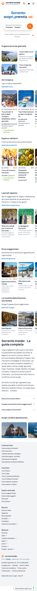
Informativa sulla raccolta (25, 589)
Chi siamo (5, 518)
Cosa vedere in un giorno (10, 482)
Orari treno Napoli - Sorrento (11, 456)
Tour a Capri (5, 473)
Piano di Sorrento (25, 328)
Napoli (4, 541)
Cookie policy (6, 571)
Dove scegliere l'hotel (9, 493)
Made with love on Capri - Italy (11, 576)
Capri (3, 535)
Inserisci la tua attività (9, 524)
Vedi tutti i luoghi (8, 308)
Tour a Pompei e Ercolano (10, 479)
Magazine (5, 513)
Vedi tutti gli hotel (8, 259)
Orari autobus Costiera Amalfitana (13, 462)
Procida (4, 546)
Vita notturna (6, 501)
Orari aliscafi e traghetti (9, 459)
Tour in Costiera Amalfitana (10, 476)
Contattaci (5, 521)
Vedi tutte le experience (11, 205)
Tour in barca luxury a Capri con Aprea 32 (26, 114)
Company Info (6, 565)
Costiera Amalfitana (8, 538)
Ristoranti (5, 499)
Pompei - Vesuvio (7, 549)
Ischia (3, 544)
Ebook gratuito (6, 516)
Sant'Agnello (6, 328)
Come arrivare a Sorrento (10, 448)
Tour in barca (6, 471)
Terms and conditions (9, 568)
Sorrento (4, 533)
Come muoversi (7, 451)
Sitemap (15, 565)
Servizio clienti (6, 510)
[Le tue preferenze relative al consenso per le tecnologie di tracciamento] (33, 587)
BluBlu (8, 559)
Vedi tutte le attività (9, 145)
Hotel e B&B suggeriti (9, 496)
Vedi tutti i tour (7, 87)
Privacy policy (22, 568)
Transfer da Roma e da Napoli (11, 454)
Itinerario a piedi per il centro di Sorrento (8, 228)
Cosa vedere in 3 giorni (9, 484)
